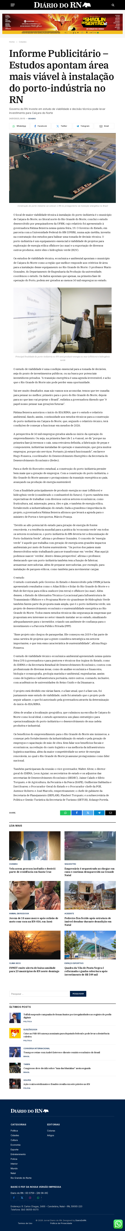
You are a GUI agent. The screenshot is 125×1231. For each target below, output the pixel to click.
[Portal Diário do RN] (62, 5)
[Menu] (13, 5)
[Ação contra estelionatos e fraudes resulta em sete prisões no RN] (15, 1084)
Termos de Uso (25, 1223)
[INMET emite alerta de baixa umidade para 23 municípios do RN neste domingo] (35, 945)
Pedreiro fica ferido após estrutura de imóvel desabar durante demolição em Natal (87, 921)
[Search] (112, 5)
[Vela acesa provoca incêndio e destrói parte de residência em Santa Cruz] (35, 845)
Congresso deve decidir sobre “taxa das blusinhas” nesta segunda (57, 1068)
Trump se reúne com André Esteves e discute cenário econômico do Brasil (61, 1052)
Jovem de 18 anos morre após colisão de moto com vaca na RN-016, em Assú (33, 920)
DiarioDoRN (80, 1220)
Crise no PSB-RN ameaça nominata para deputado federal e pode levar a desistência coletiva (66, 1035)
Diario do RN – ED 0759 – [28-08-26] (29, 1193)
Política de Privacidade (61, 1223)
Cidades (32, 119)
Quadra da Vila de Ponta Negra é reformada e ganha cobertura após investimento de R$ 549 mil (85, 971)
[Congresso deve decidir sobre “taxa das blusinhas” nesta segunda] (15, 1068)
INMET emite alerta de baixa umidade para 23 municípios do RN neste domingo (34, 969)
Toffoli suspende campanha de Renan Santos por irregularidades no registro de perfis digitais (67, 1016)
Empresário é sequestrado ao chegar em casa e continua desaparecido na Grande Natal (89, 872)
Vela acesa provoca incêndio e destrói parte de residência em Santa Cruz (32, 870)
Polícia (26, 1088)
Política (27, 1021)
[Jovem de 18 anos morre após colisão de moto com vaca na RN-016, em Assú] (35, 895)
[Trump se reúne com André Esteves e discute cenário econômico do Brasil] (15, 1052)
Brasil (26, 1056)
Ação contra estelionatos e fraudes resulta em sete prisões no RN (56, 1084)
